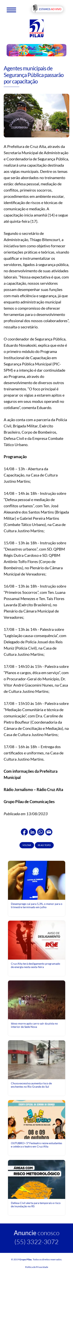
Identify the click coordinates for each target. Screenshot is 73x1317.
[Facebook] (24, 831)
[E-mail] (48, 831)
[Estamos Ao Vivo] (47, 9)
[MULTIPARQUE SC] (37, 50)
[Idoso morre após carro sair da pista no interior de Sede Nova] (36, 999)
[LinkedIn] (32, 831)
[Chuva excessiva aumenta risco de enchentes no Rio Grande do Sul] (36, 1060)
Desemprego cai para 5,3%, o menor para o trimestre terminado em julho (36, 905)
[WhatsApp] (40, 831)
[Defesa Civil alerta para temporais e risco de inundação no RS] (36, 1195)
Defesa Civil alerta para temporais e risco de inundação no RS (36, 1204)
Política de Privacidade (36, 1267)
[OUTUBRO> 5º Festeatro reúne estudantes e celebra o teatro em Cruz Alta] (36, 1135)
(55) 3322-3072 (36, 1241)
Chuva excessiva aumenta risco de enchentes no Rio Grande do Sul (31, 1085)
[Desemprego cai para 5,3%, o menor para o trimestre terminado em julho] (36, 880)
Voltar (26, 845)
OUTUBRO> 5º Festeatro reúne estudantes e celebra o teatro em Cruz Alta (36, 1144)
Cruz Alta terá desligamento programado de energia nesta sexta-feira (35, 965)
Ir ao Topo (44, 845)
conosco (36, 1233)
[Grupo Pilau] (36, 28)
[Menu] (11, 9)
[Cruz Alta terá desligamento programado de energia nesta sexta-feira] (36, 939)
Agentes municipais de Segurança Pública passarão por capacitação (34, 75)
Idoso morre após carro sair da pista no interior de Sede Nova (34, 1025)
